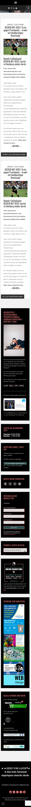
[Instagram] (11, 8)
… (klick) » (15, 146)
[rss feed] (13, 8)
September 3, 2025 (6, 154)
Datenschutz (24, 785)
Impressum (13, 785)
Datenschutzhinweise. (9, 534)
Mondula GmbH (21, 800)
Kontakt (5, 785)
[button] (3, 804)
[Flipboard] (17, 792)
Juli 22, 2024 (5, 296)
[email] (16, 8)
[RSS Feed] (14, 792)
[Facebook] (8, 8)
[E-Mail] (10, 792)
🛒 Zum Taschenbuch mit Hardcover (14, 415)
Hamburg (10, 24)
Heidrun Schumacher (16, 798)
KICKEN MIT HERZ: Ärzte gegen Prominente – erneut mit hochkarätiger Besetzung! (15, 31)
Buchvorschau (18, 409)
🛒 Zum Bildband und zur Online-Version (15, 413)
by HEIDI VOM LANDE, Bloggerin (18, 154)
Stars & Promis (19, 24)
